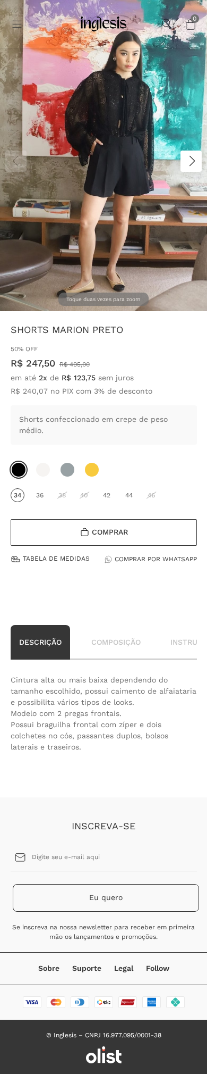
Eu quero (106, 897)
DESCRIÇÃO (40, 642)
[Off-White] (43, 470)
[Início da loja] (103, 24)
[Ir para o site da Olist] (104, 1054)
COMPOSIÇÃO (116, 642)
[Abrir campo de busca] (167, 24)
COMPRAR (110, 532)
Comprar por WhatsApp (156, 559)
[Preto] (19, 470)
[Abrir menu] (29, 24)
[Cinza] (67, 470)
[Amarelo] (92, 470)
